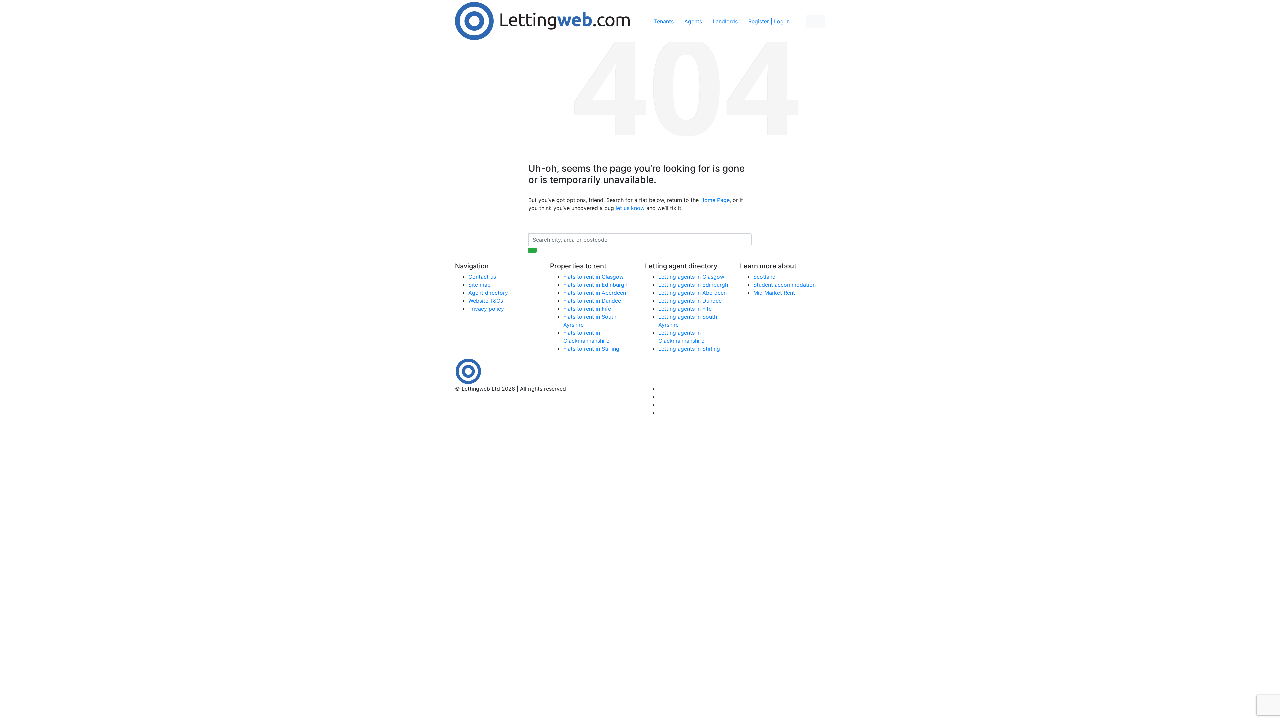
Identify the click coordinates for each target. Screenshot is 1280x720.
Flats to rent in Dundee (592, 300)
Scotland (764, 276)
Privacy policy (486, 308)
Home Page (715, 200)
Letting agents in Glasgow (691, 276)
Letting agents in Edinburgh (693, 284)
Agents (693, 21)
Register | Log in (769, 21)
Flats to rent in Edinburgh (595, 284)
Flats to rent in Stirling (591, 348)
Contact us (482, 276)
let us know (630, 208)
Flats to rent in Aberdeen (594, 292)
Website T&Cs (485, 300)
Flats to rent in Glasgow (593, 276)
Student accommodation (784, 284)
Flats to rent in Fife (587, 308)
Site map (479, 284)
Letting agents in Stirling (689, 348)
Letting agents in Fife (685, 308)
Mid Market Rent (774, 292)
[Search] (532, 250)
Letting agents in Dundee (690, 300)
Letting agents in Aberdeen (692, 292)
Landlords (725, 21)
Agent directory (488, 292)
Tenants (664, 21)
